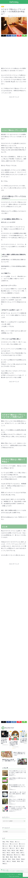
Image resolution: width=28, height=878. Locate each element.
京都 (23, 848)
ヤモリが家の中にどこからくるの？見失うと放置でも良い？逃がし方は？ (17, 772)
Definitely (14, 2)
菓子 (4, 861)
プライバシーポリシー (11, 874)
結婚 (14, 859)
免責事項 (19, 874)
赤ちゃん (9, 861)
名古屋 (14, 850)
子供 (4, 852)
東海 (23, 854)
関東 (19, 861)
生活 (2, 6)
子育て (9, 852)
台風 (9, 850)
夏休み (22, 850)
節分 (10, 859)
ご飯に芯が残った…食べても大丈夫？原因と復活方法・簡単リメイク (17, 794)
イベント (17, 841)
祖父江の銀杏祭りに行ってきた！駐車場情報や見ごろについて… (17, 786)
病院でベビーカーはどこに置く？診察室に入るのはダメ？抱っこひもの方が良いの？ (17, 808)
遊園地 (15, 861)
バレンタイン (6, 848)
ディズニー (6, 846)
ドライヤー (22, 846)
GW (8, 841)
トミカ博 (16, 846)
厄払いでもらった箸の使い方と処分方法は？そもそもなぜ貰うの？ (17, 801)
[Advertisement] (14, 53)
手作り (23, 852)
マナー (18, 848)
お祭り (12, 841)
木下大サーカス (17, 854)
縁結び (23, 859)
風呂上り (5, 863)
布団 (18, 852)
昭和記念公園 (10, 854)
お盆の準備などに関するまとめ (17, 778)
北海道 (5, 850)
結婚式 (19, 859)
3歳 (4, 841)
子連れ (14, 852)
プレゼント (13, 848)
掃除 (4, 854)
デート (11, 846)
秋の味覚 (5, 859)
